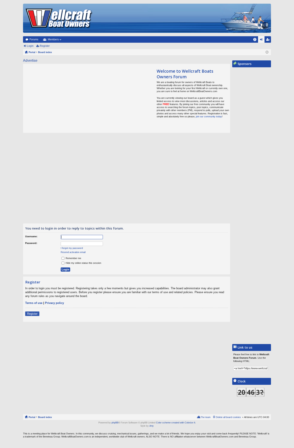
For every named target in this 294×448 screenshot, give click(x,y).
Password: (31, 243)
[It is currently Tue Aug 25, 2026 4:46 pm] (267, 52)
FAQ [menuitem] (256, 40)
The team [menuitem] (205, 417)
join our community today (209, 116)
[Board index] (59, 18)
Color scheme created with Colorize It (175, 422)
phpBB (114, 422)
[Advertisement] (63, 98)
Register (45, 45)
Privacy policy (54, 303)
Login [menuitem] (262, 40)
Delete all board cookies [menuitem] (228, 417)
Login (30, 45)
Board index (45, 417)
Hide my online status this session (83, 263)
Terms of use (33, 303)
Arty (151, 425)
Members (53, 39)
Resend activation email (73, 252)
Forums (33, 39)
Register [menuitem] (268, 40)
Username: (31, 236)
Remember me (73, 258)
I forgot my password (72, 248)
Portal (32, 52)
